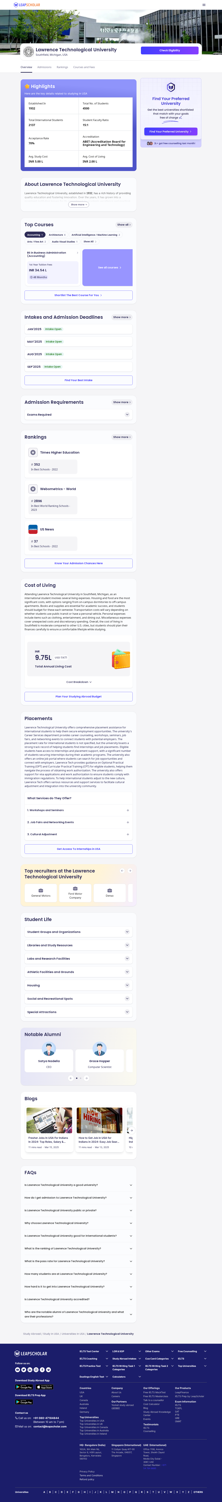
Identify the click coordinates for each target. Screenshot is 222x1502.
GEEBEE (115, 1408)
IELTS (146, 1427)
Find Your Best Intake (78, 380)
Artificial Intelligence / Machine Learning (96, 234)
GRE (177, 1418)
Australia (84, 1404)
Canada (84, 1400)
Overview (26, 67)
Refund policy (87, 1479)
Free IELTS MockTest (154, 1392)
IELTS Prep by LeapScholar (189, 1396)
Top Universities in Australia (94, 1430)
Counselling (149, 1431)
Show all (122, 225)
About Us (116, 1392)
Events (146, 1419)
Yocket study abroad (122, 1405)
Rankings (62, 67)
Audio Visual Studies (65, 241)
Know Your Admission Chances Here (79, 563)
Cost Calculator (151, 1404)
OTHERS (198, 1492)
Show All (88, 241)
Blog (145, 1408)
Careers (115, 1396)
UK (81, 1396)
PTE (177, 1414)
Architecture (57, 234)
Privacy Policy (87, 1471)
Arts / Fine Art (36, 241)
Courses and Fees (84, 67)
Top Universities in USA (92, 1420)
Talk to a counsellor (153, 1400)
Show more (120, 317)
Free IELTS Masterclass (155, 1396)
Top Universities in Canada (94, 1427)
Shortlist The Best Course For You (76, 295)
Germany (84, 1411)
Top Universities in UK (91, 1424)
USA (82, 1392)
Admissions (44, 67)
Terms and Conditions (91, 1475)
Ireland (83, 1408)
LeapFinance (182, 1392)
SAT (177, 1411)
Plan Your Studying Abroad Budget (79, 696)
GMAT (178, 1421)
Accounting (35, 234)
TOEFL (178, 1408)
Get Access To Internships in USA (78, 849)
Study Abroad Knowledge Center (157, 1413)
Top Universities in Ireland (93, 1433)
